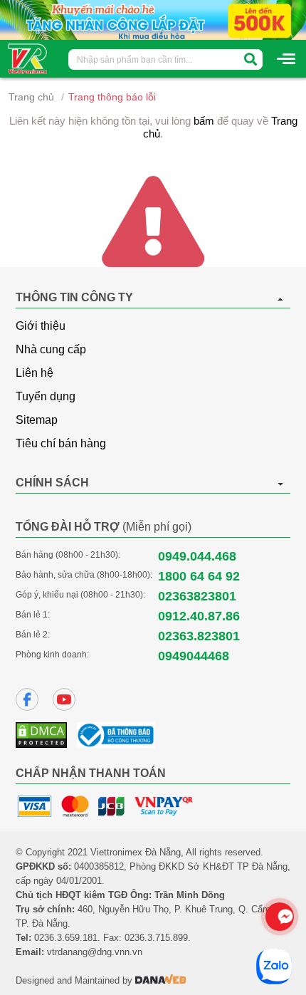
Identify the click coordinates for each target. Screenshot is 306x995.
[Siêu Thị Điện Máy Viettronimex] (28, 57)
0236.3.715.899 (156, 937)
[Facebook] (27, 699)
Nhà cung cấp (51, 349)
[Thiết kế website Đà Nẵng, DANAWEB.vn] (160, 980)
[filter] (250, 59)
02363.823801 (199, 636)
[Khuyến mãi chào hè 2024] (153, 19)
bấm (204, 121)
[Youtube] (64, 699)
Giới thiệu (40, 326)
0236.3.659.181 (65, 937)
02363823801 (197, 596)
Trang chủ (31, 97)
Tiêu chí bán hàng (61, 443)
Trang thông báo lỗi (112, 97)
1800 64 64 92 (199, 576)
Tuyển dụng (45, 396)
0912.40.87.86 (199, 616)
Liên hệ (34, 373)
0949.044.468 (197, 556)
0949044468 (193, 656)
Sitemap (37, 420)
